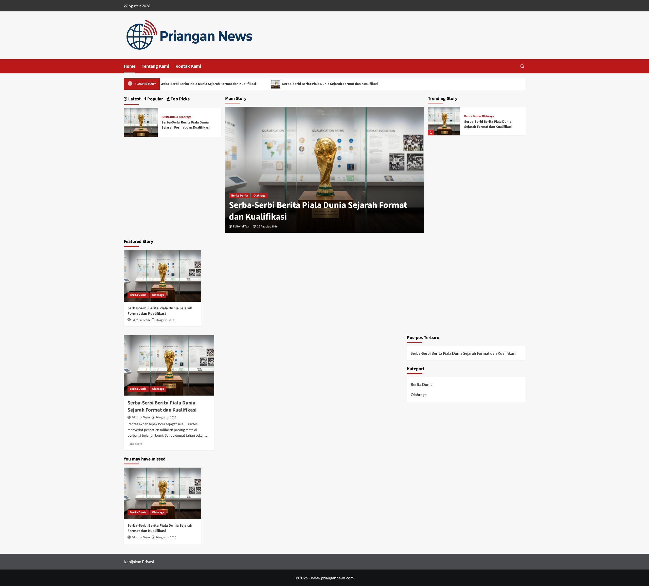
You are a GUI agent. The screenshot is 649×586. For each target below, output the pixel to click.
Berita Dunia (239, 195)
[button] (522, 66)
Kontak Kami (188, 66)
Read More (135, 444)
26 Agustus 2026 (267, 226)
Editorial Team (242, 226)
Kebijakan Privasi (139, 561)
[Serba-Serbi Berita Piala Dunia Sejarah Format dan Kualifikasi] (444, 121)
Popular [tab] (154, 99)
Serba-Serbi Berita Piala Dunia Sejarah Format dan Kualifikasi (203, 83)
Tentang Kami (155, 66)
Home (129, 66)
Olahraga (259, 195)
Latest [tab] (134, 99)
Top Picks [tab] (180, 99)
